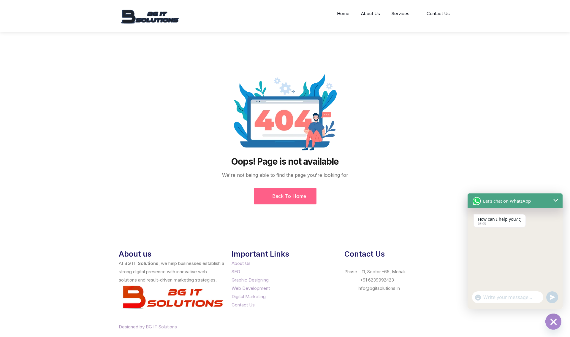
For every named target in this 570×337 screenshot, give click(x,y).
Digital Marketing (249, 296)
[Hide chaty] (553, 322)
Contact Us (438, 13)
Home (343, 13)
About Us (370, 13)
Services (400, 13)
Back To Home (288, 196)
